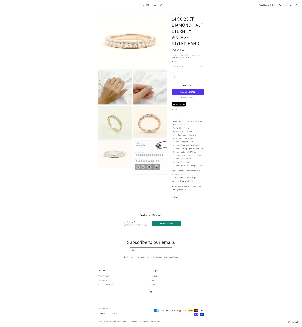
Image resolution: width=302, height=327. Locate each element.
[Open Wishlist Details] (291, 5)
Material (174, 62)
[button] (5, 5)
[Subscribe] (169, 250)
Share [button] (176, 197)
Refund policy (133, 321)
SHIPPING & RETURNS (106, 284)
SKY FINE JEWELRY (108, 321)
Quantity (175, 109)
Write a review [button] (166, 223)
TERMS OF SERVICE (105, 280)
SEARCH (154, 276)
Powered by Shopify (120, 321)
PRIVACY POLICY (104, 276)
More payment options (188, 98)
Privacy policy (143, 321)
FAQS (153, 280)
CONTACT (154, 284)
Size (173, 72)
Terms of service (155, 321)
